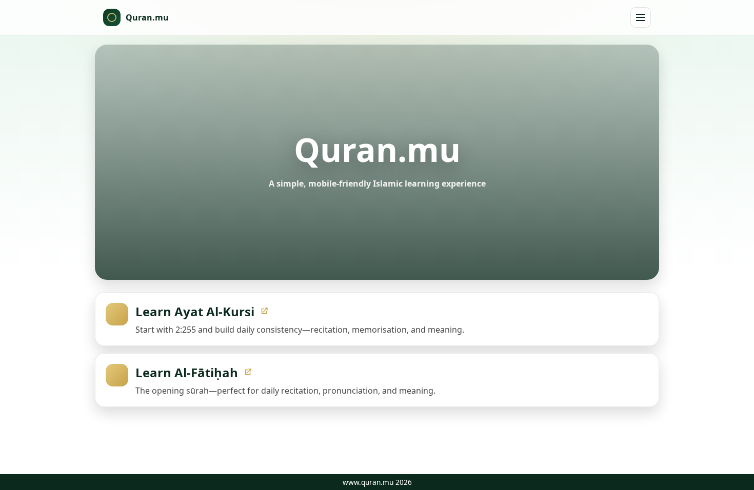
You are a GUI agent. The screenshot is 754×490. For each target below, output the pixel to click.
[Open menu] (640, 17)
